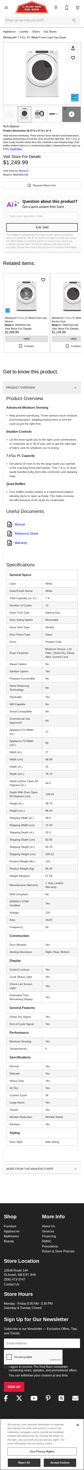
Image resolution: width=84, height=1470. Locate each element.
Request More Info (44, 185)
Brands (9, 1241)
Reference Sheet (26, 533)
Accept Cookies (60, 1462)
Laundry (24, 31)
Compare (29, 346)
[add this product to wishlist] (73, 58)
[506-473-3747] (66, 7)
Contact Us (11, 1284)
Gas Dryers (50, 31)
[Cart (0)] (77, 7)
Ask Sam (42, 227)
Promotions (50, 1246)
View (26, 338)
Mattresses (11, 1236)
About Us (48, 1226)
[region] (42, 1444)
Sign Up (14, 1387)
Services (48, 1231)
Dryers (36, 31)
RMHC (47, 1241)
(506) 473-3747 (14, 1279)
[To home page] (32, 8)
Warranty (21, 542)
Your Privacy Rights (42, 1451)
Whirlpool (23, 170)
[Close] (77, 1425)
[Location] (56, 7)
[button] (6, 7)
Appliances (9, 31)
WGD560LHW (20, 174)
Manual (20, 524)
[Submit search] (74, 20)
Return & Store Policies (58, 1251)
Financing (49, 1236)
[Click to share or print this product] (73, 48)
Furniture (10, 1226)
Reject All (24, 1462)
